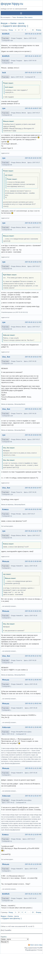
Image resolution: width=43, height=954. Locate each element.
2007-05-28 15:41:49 (31, 34)
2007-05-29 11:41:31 (31, 768)
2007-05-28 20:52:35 (31, 509)
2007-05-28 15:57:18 (31, 72)
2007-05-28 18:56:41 (31, 409)
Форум (4, 23)
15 (33, 30)
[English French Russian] (5, 942)
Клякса (5, 509)
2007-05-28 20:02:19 (31, 488)
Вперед (38, 30)
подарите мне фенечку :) (15, 26)
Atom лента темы (36, 945)
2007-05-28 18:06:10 (31, 223)
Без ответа (28, 17)
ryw (3, 108)
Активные (20, 17)
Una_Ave (6, 357)
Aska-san (6, 727)
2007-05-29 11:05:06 (31, 680)
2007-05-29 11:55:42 (31, 796)
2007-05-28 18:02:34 (31, 158)
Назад (11, 30)
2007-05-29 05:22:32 (31, 656)
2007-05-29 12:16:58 (31, 834)
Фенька (5, 561)
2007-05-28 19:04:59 (31, 435)
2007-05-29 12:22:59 (31, 864)
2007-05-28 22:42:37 (31, 531)
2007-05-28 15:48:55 (31, 56)
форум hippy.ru (12, 3)
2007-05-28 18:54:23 (31, 357)
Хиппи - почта (17, 23)
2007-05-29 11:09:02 (31, 703)
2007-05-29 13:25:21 (31, 894)
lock (4, 73)
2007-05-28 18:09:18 (31, 262)
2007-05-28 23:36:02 (31, 611)
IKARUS (5, 34)
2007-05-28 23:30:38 (31, 561)
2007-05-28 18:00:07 (31, 108)
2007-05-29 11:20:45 (31, 727)
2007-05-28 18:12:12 (31, 322)
